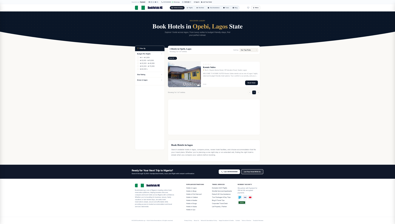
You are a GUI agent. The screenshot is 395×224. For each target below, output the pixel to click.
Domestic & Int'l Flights (219, 188)
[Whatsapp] (141, 211)
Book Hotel (251, 83)
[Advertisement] (149, 119)
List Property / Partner (219, 206)
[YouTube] (155, 2)
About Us (196, 220)
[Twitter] (145, 211)
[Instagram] (151, 2)
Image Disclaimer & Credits (226, 220)
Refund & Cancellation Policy (209, 220)
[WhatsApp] (153, 2)
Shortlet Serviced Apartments (222, 191)
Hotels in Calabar (192, 197)
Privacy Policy (188, 220)
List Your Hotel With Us (252, 172)
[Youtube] (143, 211)
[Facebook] (149, 2)
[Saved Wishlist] (248, 8)
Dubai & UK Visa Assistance (221, 194)
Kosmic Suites (209, 67)
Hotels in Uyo (190, 209)
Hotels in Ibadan (191, 200)
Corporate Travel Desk (220, 203)
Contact (237, 220)
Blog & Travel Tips (218, 200)
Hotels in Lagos (191, 188)
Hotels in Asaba (191, 206)
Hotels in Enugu (191, 203)
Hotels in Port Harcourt (194, 194)
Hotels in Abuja (191, 191)
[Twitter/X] (157, 2)
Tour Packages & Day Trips (221, 197)
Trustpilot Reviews (258, 220)
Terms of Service (246, 220)
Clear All (172, 58)
